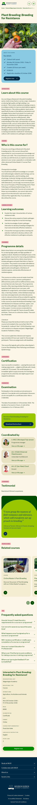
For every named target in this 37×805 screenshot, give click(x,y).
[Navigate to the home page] (9, 3)
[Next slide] (32, 603)
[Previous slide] (28, 603)
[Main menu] (34, 4)
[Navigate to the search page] (29, 4)
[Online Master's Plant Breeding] (5, 592)
